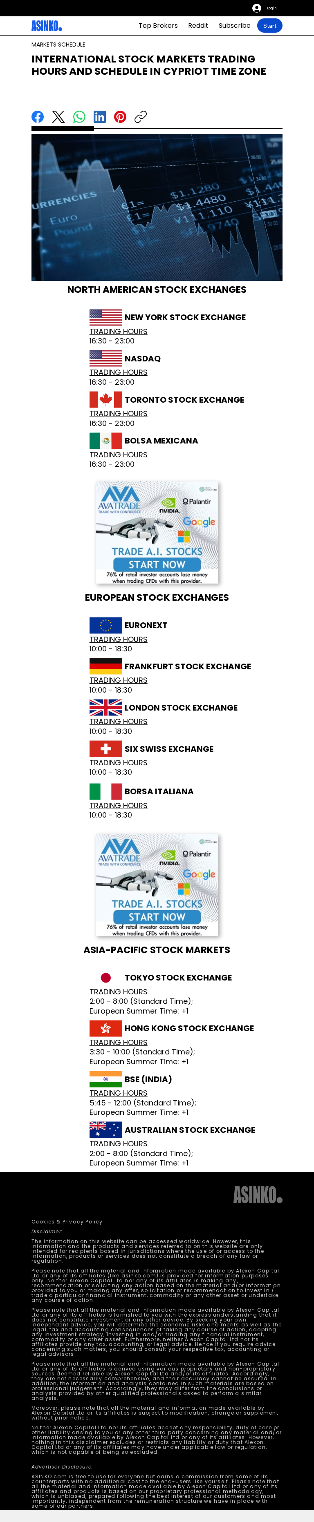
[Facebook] (37, 117)
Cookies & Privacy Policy (67, 1221)
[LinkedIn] (100, 117)
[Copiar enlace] (141, 117)
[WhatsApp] (79, 117)
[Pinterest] (120, 117)
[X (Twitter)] (58, 117)
